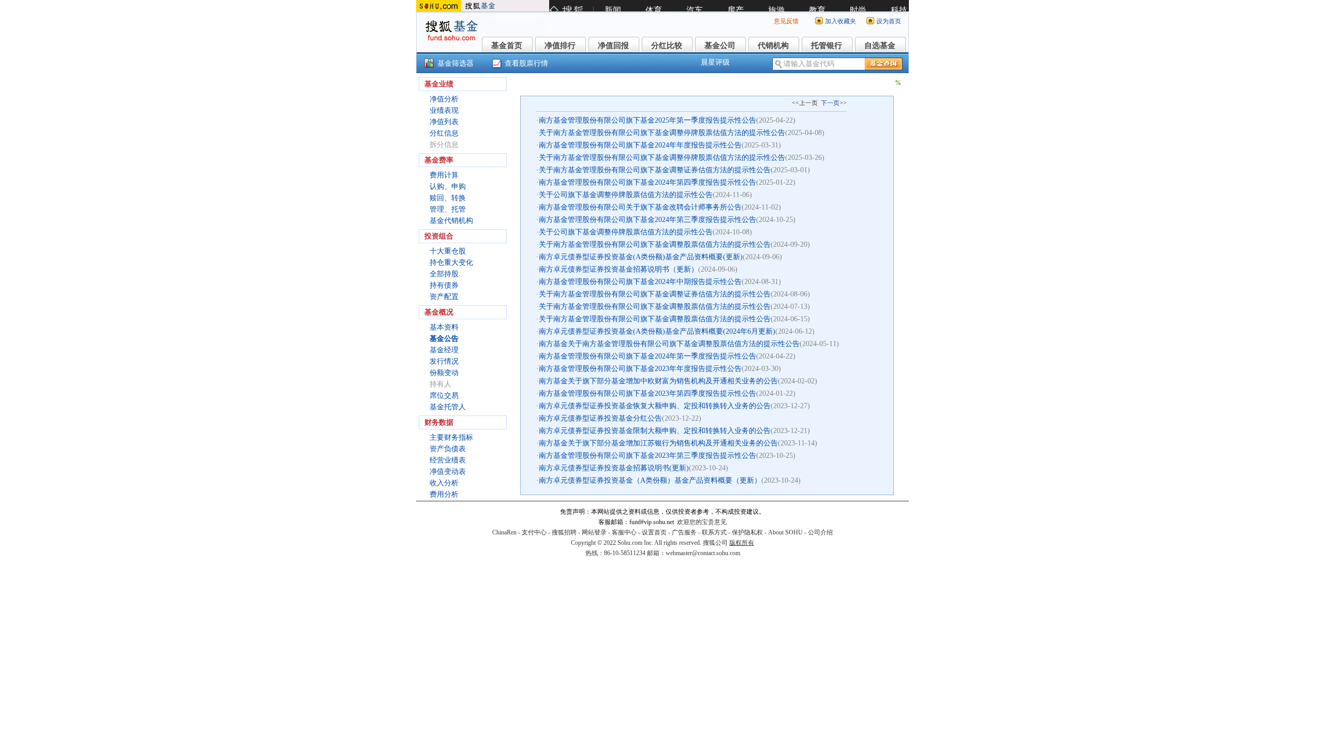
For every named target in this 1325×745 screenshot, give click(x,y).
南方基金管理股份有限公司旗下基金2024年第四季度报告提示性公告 (647, 182)
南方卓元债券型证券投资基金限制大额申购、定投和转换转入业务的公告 (655, 431)
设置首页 (654, 532)
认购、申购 (448, 186)
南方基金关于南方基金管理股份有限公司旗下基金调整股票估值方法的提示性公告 (669, 344)
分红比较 (666, 45)
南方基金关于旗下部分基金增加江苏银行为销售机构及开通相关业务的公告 (658, 443)
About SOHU (785, 532)
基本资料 (444, 327)
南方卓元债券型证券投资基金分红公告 (600, 418)
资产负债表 (448, 449)
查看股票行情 (526, 63)
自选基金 (879, 45)
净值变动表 (448, 471)
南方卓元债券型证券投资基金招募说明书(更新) (614, 468)
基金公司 (719, 45)
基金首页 (506, 45)
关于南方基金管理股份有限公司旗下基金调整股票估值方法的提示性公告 (655, 244)
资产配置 (444, 297)
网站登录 (594, 532)
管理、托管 (448, 209)
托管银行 (826, 45)
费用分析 (444, 494)
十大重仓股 (448, 251)
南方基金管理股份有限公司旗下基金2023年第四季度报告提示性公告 (647, 393)
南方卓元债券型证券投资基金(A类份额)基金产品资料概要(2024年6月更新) (657, 331)
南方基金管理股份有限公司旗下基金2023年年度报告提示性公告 (640, 369)
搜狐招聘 (564, 532)
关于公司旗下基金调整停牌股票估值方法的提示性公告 (626, 195)
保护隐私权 (747, 532)
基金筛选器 (455, 63)
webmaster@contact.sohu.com (703, 553)
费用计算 (444, 175)
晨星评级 (715, 62)
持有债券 (444, 285)
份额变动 (444, 373)
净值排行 (560, 45)
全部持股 (444, 274)
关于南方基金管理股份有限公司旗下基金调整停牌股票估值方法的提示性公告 (662, 133)
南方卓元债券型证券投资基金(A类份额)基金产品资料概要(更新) (641, 257)
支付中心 (534, 532)
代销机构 (773, 45)
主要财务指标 (451, 437)
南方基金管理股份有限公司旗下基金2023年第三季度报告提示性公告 (647, 455)
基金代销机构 (451, 221)
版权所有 (741, 542)
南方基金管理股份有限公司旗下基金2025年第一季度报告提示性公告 (647, 120)
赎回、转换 (448, 198)
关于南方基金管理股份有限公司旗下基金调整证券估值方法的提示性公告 (655, 170)
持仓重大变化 (451, 262)
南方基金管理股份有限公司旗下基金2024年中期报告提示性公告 (640, 282)
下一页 (830, 103)
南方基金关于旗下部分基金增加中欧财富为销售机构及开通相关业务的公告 (658, 381)
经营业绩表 (448, 460)
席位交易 (444, 395)
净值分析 (444, 99)
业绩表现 (444, 110)
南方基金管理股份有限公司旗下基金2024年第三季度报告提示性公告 (647, 220)
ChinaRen (504, 532)
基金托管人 (448, 407)
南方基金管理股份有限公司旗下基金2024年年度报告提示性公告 (640, 145)
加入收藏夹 (840, 21)
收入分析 (444, 483)
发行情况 (444, 361)
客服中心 (624, 532)
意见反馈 (786, 21)
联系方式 (714, 532)
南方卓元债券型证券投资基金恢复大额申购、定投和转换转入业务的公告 (655, 406)
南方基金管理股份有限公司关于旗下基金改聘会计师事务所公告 (640, 207)
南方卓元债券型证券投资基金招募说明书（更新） (618, 269)
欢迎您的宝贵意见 (702, 522)
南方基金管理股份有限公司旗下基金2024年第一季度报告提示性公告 (647, 356)
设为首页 (888, 21)
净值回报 (613, 45)
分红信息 (444, 133)
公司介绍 (820, 532)
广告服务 (684, 532)
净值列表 (444, 122)
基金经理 (444, 350)
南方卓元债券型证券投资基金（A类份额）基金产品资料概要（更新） (650, 480)
